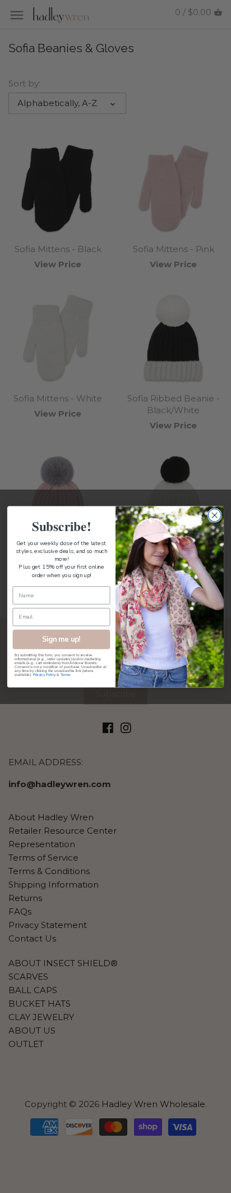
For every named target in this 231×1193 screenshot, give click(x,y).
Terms (65, 675)
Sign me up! (61, 638)
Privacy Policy (44, 675)
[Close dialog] (214, 515)
